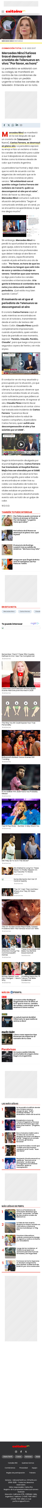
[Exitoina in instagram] (16, 1451)
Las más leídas (10, 1103)
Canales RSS (12, 1463)
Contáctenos (10, 1468)
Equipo (34, 1468)
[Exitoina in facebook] (21, 1451)
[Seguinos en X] (26, 1451)
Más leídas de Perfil (13, 1206)
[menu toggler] (2, 11)
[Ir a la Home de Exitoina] (16, 11)
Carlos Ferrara (25, 611)
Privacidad (23, 1468)
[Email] (21, 125)
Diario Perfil (7, 1457)
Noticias (28, 1457)
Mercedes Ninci (9, 611)
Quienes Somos (28, 1463)
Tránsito (32, 1473)
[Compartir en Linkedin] (17, 125)
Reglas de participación (15, 1473)
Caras (18, 1457)
